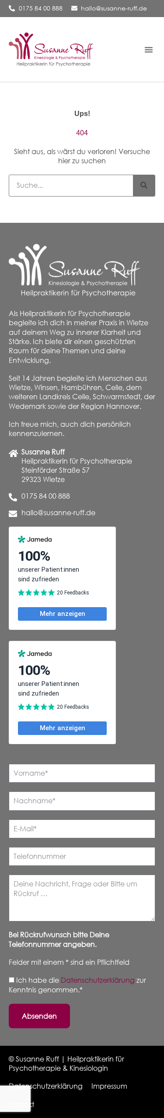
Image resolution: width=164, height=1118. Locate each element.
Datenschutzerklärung (98, 980)
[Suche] (144, 185)
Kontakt (21, 1104)
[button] (148, 49)
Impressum (109, 1086)
